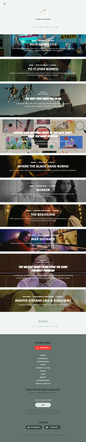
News (43, 371)
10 (47, 27)
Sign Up (47, 383)
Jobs (43, 374)
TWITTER (53, 427)
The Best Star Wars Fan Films (43, 98)
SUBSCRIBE (44, 348)
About (43, 377)
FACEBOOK (35, 427)
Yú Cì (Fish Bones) (43, 69)
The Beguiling (43, 214)
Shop (43, 365)
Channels (43, 358)
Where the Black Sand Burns (43, 166)
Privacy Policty (49, 435)
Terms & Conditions (59, 435)
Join (43, 405)
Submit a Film (43, 368)
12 (52, 27)
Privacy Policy (36, 413)
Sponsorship (43, 380)
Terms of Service (50, 413)
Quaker (43, 190)
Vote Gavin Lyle (43, 44)
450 (56, 27)
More (43, 321)
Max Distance (43, 239)
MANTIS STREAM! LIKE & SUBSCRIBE (43, 300)
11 (49, 27)
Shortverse (43, 362)
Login (38, 383)
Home (43, 355)
